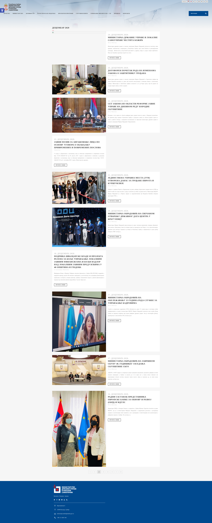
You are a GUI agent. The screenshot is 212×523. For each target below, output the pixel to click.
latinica (184, 1)
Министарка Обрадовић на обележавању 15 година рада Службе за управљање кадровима (132, 300)
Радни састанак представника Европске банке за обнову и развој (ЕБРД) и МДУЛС (129, 399)
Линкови (61, 496)
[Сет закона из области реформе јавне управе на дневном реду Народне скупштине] (79, 115)
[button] (2, 10)
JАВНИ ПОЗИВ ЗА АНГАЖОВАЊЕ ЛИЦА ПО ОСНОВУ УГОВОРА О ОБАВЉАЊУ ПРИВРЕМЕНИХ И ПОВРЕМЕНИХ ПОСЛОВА (77, 145)
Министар (114, 42)
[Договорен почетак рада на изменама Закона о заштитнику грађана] (79, 79)
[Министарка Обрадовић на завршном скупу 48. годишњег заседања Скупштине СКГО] (79, 370)
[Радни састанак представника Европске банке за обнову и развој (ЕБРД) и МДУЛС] (79, 429)
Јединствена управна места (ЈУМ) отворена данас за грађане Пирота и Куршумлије (131, 180)
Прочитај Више (114, 57)
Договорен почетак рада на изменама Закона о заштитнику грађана (132, 71)
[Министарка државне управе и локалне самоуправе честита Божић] (79, 43)
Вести (109, 42)
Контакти (56, 496)
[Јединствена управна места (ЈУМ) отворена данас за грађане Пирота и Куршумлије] (79, 188)
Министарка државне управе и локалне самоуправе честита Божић (133, 38)
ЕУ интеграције (58, 269)
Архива (66, 496)
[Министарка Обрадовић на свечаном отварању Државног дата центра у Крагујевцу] (79, 227)
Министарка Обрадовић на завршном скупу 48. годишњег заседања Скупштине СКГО (131, 364)
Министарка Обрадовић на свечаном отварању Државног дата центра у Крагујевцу (131, 216)
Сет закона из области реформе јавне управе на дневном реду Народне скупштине (131, 106)
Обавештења (57, 150)
